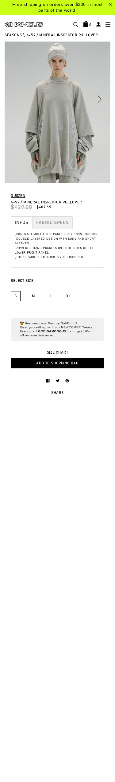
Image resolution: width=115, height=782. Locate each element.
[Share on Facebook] (48, 380)
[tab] (22, 222)
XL (68, 296)
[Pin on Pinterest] (67, 380)
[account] (98, 24)
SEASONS (13, 35)
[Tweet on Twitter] (58, 380)
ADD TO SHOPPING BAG (57, 363)
